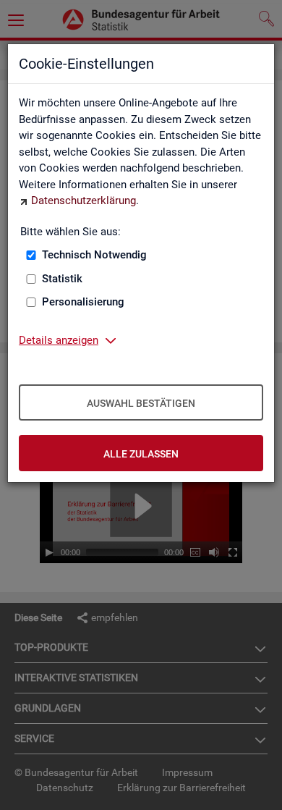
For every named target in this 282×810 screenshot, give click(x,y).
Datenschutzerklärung (83, 200)
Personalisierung (83, 301)
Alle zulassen (141, 454)
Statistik (62, 278)
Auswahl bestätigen (141, 403)
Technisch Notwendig (94, 254)
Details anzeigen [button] (58, 340)
